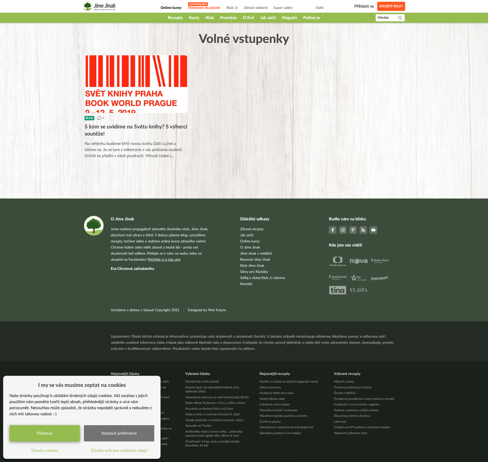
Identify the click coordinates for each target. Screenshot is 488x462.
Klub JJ (232, 8)
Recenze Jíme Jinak (255, 259)
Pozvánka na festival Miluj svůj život (209, 408)
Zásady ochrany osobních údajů (119, 451)
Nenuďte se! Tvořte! (198, 425)
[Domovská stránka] (99, 6)
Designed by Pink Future (207, 310)
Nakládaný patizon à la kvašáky (280, 433)
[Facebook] (333, 230)
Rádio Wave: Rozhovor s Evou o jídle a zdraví (215, 402)
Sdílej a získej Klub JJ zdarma (262, 278)
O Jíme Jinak (250, 247)
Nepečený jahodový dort (350, 433)
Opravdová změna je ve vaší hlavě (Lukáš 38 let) (217, 397)
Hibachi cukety (344, 381)
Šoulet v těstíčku (345, 392)
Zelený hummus (270, 387)
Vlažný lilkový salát (272, 398)
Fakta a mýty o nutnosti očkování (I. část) (212, 414)
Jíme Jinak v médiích (256, 253)
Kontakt (246, 284)
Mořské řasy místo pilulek (202, 381)
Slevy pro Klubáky (254, 272)
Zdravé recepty (252, 229)
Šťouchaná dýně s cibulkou (352, 415)
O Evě (248, 18)
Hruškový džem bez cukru (277, 392)
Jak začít (268, 18)
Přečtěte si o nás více (164, 259)
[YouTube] (373, 230)
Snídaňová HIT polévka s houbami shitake (362, 427)
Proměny (228, 18)
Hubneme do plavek (204, 8)
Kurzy (194, 18)
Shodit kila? (391, 6)
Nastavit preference (119, 433)
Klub (210, 18)
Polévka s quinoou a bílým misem (356, 410)
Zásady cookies (44, 451)
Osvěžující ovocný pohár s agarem (356, 404)
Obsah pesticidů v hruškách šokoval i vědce (214, 420)
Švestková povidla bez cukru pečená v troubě (364, 398)
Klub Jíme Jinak (252, 266)
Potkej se (311, 18)
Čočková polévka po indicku (353, 387)
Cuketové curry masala (275, 404)
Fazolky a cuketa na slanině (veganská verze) (289, 381)
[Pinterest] (353, 230)
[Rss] (363, 230)
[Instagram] (343, 230)
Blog (89, 118)
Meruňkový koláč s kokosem (278, 410)
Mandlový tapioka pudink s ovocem (283, 415)
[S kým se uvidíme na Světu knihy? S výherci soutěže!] (136, 84)
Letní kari (340, 421)
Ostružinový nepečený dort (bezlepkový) (286, 427)
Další (319, 8)
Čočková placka (270, 421)
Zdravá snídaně (255, 8)
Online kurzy (250, 241)
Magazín (289, 18)
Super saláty (283, 8)
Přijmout (44, 433)
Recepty (175, 18)
